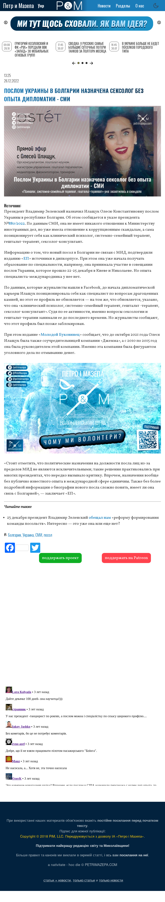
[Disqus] (82, 624)
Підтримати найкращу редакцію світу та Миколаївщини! (82, 845)
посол (48, 535)
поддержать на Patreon (126, 558)
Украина (28, 535)
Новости (104, 6)
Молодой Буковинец (60, 335)
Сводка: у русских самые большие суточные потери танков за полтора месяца (87, 47)
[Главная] (69, 5)
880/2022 (17, 223)
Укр (41, 6)
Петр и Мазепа (18, 5)
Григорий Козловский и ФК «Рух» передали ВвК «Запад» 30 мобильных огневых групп (31, 49)
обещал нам (99, 518)
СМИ (38, 535)
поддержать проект (60, 558)
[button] (73, 63)
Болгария (14, 535)
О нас (139, 6)
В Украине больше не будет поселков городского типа (140, 47)
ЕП (26, 258)
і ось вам (126, 854)
